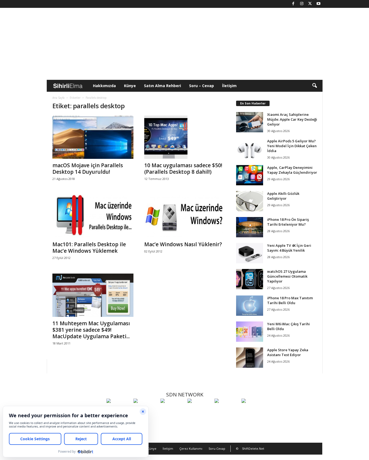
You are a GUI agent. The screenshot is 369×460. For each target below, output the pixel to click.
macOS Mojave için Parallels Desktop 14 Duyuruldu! (87, 168)
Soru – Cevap (201, 85)
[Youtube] (318, 4)
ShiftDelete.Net (253, 448)
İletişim (229, 85)
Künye (130, 85)
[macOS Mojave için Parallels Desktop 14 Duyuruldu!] (92, 137)
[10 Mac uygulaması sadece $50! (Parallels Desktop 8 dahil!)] (184, 137)
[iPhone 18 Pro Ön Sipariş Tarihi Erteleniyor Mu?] (249, 227)
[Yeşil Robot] (172, 411)
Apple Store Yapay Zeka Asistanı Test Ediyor (287, 352)
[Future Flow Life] (253, 411)
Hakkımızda (104, 85)
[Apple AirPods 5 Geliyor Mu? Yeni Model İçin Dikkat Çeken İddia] (249, 149)
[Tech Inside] (199, 411)
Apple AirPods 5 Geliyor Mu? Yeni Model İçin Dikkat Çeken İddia (292, 146)
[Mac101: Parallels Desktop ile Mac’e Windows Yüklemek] (92, 216)
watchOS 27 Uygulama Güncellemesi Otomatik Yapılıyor (287, 276)
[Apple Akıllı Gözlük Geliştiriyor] (249, 201)
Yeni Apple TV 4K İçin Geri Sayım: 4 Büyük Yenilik (289, 248)
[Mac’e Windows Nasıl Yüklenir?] (184, 216)
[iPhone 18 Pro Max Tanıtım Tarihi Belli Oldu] (249, 305)
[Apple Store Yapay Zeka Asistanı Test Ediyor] (249, 357)
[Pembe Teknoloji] (226, 411)
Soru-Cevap (217, 448)
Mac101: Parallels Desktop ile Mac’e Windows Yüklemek (89, 247)
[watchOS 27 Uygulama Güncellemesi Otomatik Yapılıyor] (249, 279)
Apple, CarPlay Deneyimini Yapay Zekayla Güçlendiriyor (292, 170)
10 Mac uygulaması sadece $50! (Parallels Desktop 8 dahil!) (183, 168)
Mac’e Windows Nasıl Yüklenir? (183, 244)
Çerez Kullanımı (190, 448)
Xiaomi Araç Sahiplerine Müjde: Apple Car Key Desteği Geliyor (292, 119)
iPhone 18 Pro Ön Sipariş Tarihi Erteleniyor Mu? (288, 222)
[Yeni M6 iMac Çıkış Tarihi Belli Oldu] (249, 331)
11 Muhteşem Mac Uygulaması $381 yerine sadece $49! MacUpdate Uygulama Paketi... (91, 330)
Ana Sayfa (58, 98)
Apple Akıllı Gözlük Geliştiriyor (283, 196)
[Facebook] (293, 4)
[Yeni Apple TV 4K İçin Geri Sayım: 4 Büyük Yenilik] (249, 253)
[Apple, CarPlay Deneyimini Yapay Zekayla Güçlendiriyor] (249, 175)
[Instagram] (301, 4)
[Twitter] (310, 4)
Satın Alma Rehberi (162, 85)
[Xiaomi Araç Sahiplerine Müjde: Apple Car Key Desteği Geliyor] (249, 122)
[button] (314, 86)
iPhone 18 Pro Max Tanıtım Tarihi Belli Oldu (290, 300)
